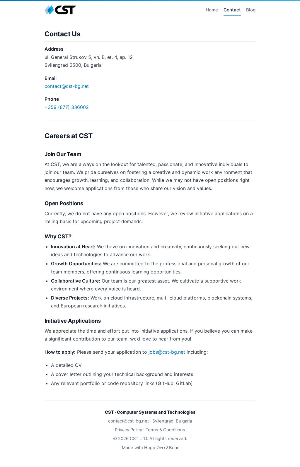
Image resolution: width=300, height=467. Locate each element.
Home (212, 10)
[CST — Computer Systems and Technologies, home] (60, 10)
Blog (250, 10)
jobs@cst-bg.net (167, 352)
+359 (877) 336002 (67, 107)
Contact (232, 10)
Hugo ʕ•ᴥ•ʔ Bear (161, 447)
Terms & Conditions (165, 429)
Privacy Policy (128, 429)
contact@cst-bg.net (67, 86)
